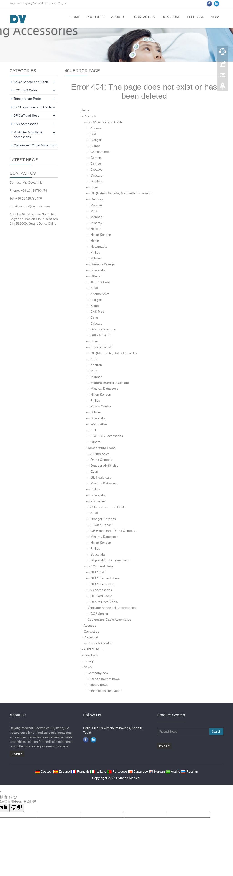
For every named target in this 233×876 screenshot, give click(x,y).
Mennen (96, 217)
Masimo (96, 205)
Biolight (96, 140)
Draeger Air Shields (104, 465)
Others (95, 276)
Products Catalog (100, 643)
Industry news (98, 684)
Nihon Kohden (101, 234)
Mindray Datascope (105, 388)
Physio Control (101, 406)
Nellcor (96, 229)
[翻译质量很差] (16, 808)
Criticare (97, 175)
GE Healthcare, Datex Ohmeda (113, 531)
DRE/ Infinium (100, 335)
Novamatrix (99, 246)
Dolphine (97, 181)
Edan (94, 187)
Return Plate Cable (104, 602)
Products (95, 17)
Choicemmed (100, 152)
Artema (95, 128)
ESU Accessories (100, 590)
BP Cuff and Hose (100, 566)
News (215, 17)
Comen (96, 157)
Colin (94, 317)
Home (75, 17)
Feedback (195, 17)
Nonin (95, 240)
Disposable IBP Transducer (110, 560)
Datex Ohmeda (101, 459)
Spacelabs (98, 270)
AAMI (94, 288)
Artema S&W (99, 294)
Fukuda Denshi (101, 347)
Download (171, 17)
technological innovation (105, 690)
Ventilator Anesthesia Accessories (112, 608)
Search (216, 731)
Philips (95, 252)
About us (119, 17)
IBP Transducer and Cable (107, 507)
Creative (97, 169)
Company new (98, 673)
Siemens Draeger (103, 264)
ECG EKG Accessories (107, 436)
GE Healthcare (101, 477)
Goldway (97, 199)
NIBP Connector (102, 584)
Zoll (93, 430)
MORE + (17, 753)
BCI (93, 134)
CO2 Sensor (99, 613)
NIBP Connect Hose (105, 578)
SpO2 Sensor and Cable (105, 122)
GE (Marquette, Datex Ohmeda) (114, 353)
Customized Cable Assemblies (109, 619)
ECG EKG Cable (99, 282)
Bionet (95, 146)
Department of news (105, 679)
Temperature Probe (102, 448)
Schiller (96, 258)
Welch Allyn (99, 424)
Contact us (144, 17)
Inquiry (89, 661)
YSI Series (98, 501)
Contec (96, 163)
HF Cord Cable (101, 596)
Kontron (96, 365)
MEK (94, 211)
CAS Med (97, 311)
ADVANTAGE (93, 649)
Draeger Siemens (103, 329)
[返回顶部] (222, 87)
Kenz (94, 359)
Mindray (96, 223)
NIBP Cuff (98, 572)
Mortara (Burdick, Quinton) (110, 382)
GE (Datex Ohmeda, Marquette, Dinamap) (121, 193)
